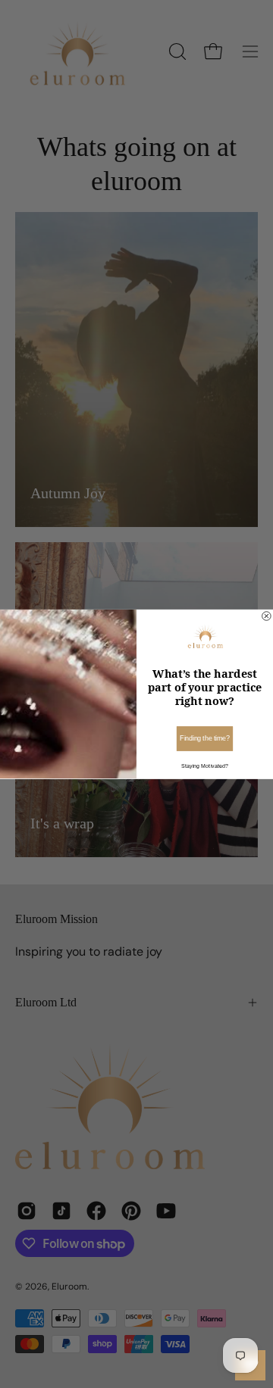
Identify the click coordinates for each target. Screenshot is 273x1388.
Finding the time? (205, 738)
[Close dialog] (266, 616)
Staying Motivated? (204, 766)
